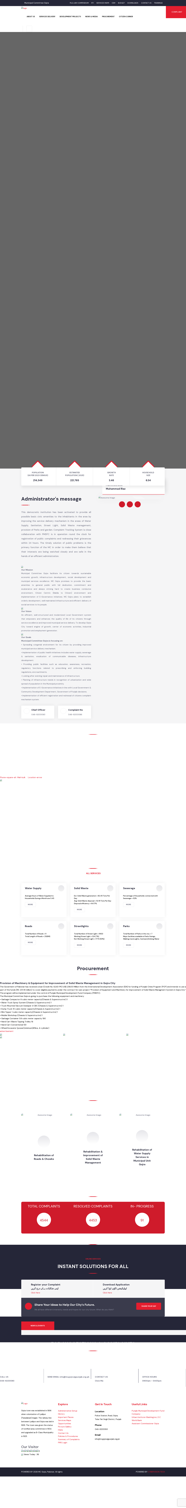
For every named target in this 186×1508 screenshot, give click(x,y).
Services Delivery (47, 17)
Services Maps (102, 3)
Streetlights (81, 926)
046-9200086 (75, 714)
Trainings (158, 3)
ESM (113, 3)
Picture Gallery (64, 1426)
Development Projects (70, 17)
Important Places (66, 1417)
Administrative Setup (67, 1411)
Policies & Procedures (68, 1436)
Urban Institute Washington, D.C (146, 1417)
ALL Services (93, 873)
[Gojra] (24, 8)
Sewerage (129, 888)
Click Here (35, 1292)
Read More (31, 268)
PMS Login (62, 1442)
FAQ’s (60, 1430)
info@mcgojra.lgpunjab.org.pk (107, 1439)
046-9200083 (38, 714)
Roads (28, 926)
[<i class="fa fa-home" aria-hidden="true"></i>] (22, 16)
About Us (31, 17)
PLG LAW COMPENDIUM (79, 3)
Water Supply (33, 888)
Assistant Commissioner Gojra (145, 1423)
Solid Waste (81, 888)
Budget (121, 3)
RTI (92, 3)
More (30, 904)
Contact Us (146, 3)
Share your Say (148, 1306)
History (61, 1414)
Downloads (132, 3)
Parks (126, 926)
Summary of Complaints (69, 1439)
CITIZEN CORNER (126, 17)
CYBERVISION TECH (156, 1472)
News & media (91, 17)
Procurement (108, 17)
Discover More (33, 108)
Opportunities (64, 1423)
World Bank (137, 1420)
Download (31, 465)
